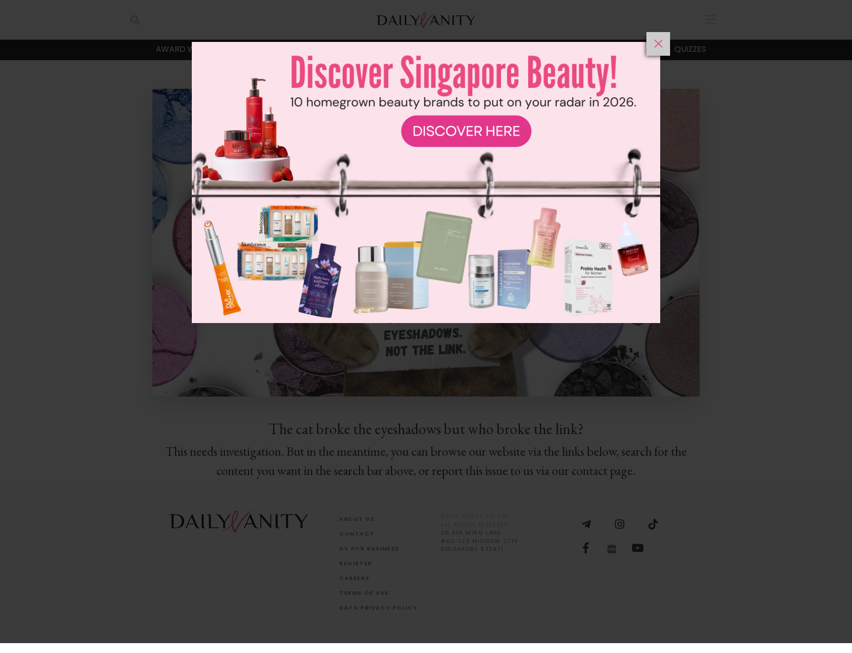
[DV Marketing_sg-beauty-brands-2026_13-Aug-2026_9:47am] (426, 342)
